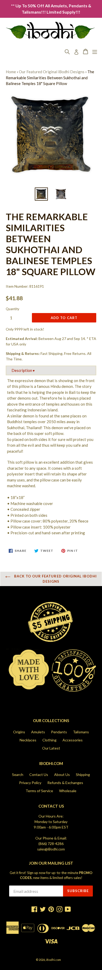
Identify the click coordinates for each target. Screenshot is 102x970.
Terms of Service (39, 791)
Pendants (59, 732)
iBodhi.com (53, 959)
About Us (62, 774)
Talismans (81, 732)
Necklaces (28, 740)
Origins (19, 732)
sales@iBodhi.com (51, 849)
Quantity (12, 309)
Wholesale (67, 791)
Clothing (49, 740)
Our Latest (51, 748)
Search (17, 774)
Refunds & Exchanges (65, 782)
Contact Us (38, 774)
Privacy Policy (30, 782)
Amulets (38, 732)
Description (23, 370)
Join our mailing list (51, 863)
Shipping (83, 774)
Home (11, 71)
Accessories (73, 740)
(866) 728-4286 (51, 843)
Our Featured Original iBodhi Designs (51, 71)
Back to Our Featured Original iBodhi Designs (55, 578)
